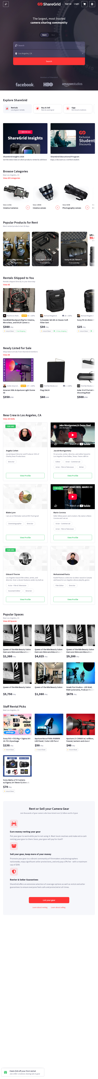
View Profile (25, 475)
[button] (82, 53)
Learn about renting (40, 907)
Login (76, 3)
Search (49, 61)
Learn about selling (58, 907)
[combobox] (49, 45)
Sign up (68, 3)
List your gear (49, 900)
